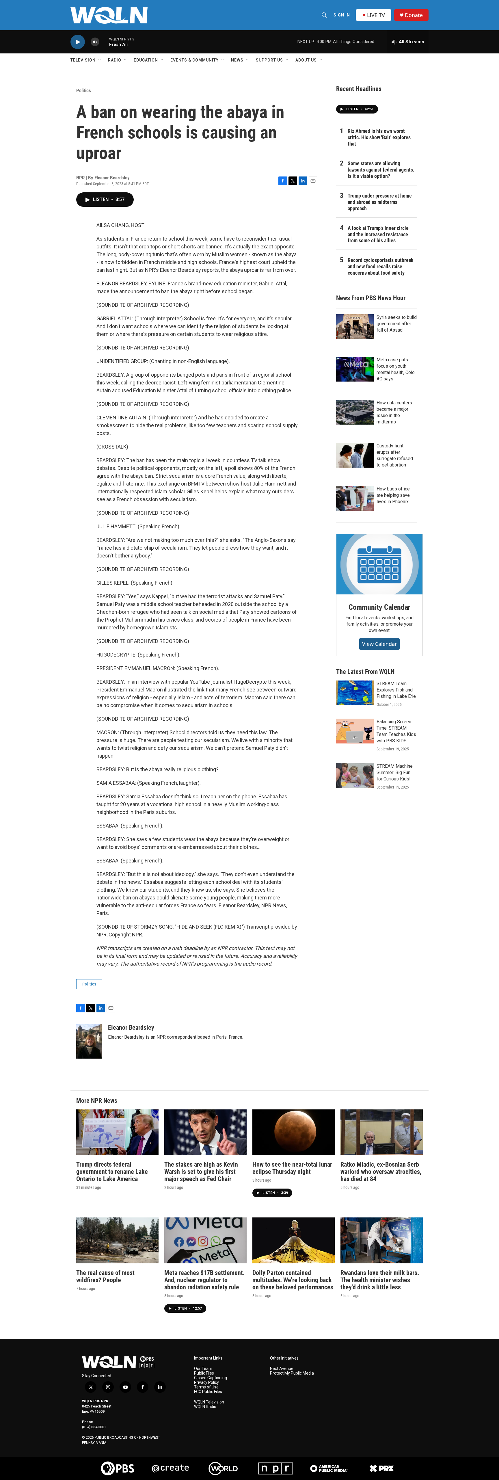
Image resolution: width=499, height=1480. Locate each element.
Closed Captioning (210, 1378)
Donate (414, 15)
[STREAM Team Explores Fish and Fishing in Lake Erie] (355, 692)
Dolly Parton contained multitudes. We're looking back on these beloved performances (292, 1280)
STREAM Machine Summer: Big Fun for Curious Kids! (395, 772)
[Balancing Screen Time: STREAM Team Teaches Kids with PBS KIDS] (355, 731)
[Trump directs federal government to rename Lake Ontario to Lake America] (117, 1132)
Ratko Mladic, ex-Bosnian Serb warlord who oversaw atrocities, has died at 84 (380, 1171)
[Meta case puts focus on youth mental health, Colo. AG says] (355, 369)
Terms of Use (206, 1387)
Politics (83, 90)
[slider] (104, 42)
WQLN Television (209, 1402)
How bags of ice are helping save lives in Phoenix (393, 495)
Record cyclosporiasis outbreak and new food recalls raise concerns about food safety (381, 266)
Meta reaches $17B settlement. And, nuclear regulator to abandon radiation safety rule (204, 1280)
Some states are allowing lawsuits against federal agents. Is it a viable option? (381, 169)
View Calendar (379, 643)
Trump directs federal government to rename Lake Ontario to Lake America (112, 1171)
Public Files (204, 1373)
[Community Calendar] (379, 564)
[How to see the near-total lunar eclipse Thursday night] (293, 1132)
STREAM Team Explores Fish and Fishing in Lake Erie (396, 690)
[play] (77, 42)
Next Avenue (281, 1368)
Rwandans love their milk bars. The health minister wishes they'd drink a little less (379, 1280)
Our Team (203, 1368)
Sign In (342, 15)
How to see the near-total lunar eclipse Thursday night (292, 1168)
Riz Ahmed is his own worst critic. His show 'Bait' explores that (379, 137)
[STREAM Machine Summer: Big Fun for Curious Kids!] (355, 775)
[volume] (95, 42)
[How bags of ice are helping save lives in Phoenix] (355, 498)
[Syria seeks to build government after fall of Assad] (355, 326)
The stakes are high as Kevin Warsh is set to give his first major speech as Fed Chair (201, 1171)
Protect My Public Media (292, 1373)
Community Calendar (379, 607)
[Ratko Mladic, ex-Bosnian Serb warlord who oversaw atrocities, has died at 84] (381, 1132)
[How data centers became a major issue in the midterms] (355, 412)
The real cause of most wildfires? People (105, 1276)
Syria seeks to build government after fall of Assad (397, 324)
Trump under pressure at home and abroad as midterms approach (380, 202)
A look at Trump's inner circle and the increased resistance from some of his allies (378, 234)
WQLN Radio (205, 1407)
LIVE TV (376, 15)
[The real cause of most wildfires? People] (117, 1240)
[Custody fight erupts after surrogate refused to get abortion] (355, 455)
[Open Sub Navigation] (100, 60)
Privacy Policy (206, 1382)
